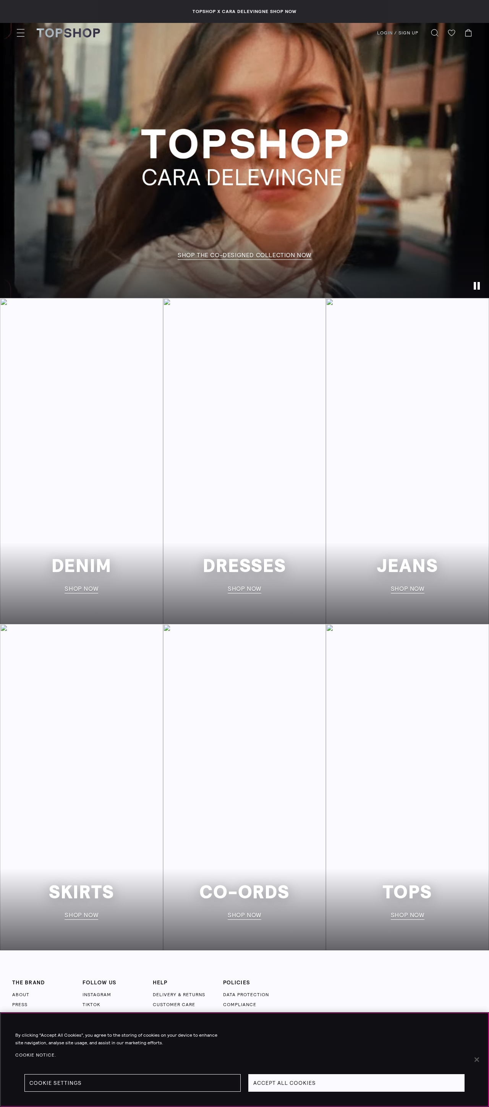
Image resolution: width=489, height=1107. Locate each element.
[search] (434, 32)
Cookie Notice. (35, 1055)
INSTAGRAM (97, 995)
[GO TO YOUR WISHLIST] (451, 32)
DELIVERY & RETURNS (179, 995)
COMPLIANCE (239, 1005)
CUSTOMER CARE (174, 1005)
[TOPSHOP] (68, 32)
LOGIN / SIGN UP (397, 33)
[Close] (476, 1059)
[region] (244, 1059)
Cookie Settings (55, 1082)
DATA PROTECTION (246, 995)
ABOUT (20, 995)
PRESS (20, 1005)
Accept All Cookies (284, 1082)
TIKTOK (91, 1005)
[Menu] (20, 32)
